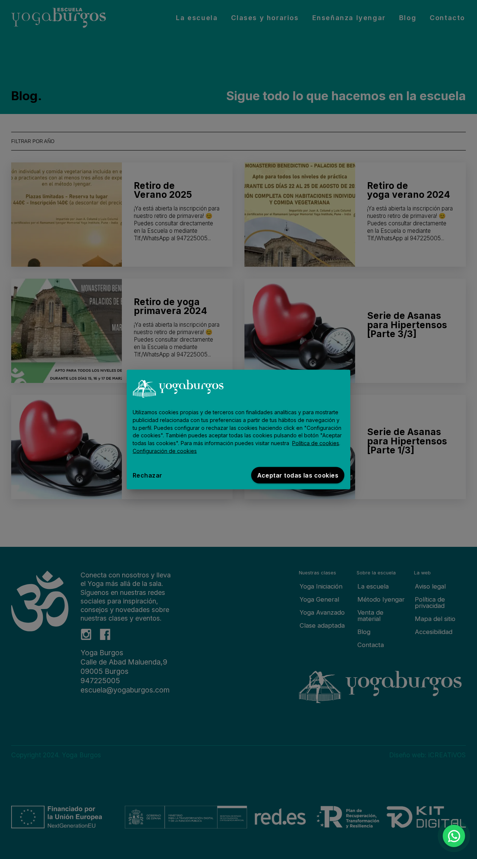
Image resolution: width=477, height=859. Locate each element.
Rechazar (147, 475)
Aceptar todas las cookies (297, 475)
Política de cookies (315, 443)
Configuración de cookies (165, 451)
